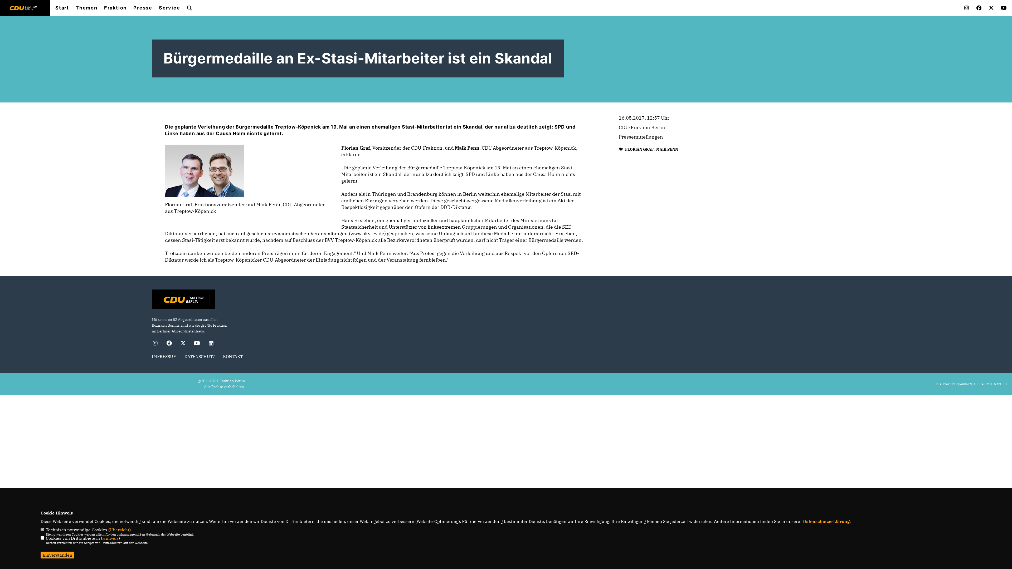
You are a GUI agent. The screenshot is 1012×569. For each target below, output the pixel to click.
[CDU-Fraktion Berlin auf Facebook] (169, 343)
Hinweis (110, 538)
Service (169, 8)
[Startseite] (183, 300)
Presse (142, 8)
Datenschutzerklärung (826, 521)
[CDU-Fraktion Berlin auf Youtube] (197, 343)
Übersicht (119, 529)
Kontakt (233, 356)
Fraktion (115, 8)
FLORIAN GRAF (639, 149)
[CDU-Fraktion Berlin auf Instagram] (155, 343)
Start (62, 8)
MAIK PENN (667, 149)
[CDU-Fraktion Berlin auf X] (183, 343)
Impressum (164, 356)
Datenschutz (199, 356)
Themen (87, 8)
